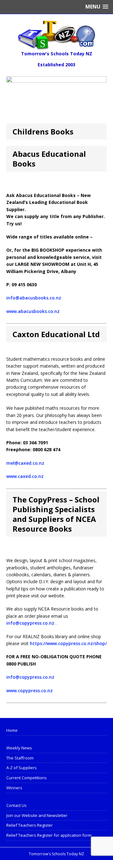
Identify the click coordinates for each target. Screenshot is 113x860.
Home (12, 730)
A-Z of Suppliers (21, 767)
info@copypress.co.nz (30, 623)
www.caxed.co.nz (25, 476)
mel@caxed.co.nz (25, 463)
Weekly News (19, 748)
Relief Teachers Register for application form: (49, 835)
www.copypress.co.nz (29, 690)
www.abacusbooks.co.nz (33, 311)
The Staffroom (20, 758)
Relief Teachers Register (29, 825)
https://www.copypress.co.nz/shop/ (68, 643)
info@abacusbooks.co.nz (33, 298)
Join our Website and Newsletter (36, 815)
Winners (14, 788)
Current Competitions (26, 778)
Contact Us (16, 805)
